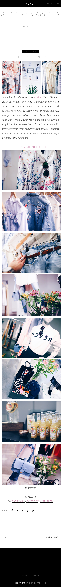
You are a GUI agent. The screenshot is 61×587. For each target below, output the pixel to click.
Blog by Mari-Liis (30, 14)
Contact (37, 575)
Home (24, 575)
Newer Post (10, 537)
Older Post (52, 537)
